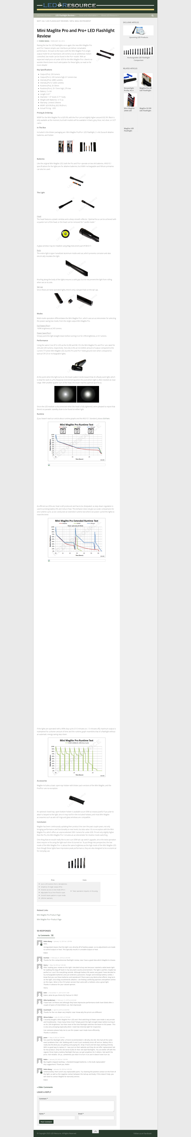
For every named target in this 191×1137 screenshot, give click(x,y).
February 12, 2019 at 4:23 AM (66, 1000)
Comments (46, 935)
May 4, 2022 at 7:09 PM (57, 1038)
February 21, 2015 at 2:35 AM (60, 958)
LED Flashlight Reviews (65, 15)
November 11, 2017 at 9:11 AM (59, 993)
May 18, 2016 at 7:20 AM (58, 965)
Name (42, 1114)
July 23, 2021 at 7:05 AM (62, 1017)
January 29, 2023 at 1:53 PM (59, 1059)
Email (81, 1114)
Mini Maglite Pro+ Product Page (49, 919)
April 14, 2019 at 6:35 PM (61, 1010)
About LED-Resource (109, 15)
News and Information (88, 15)
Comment (43, 1099)
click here (106, 418)
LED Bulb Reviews (44, 15)
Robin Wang (44, 41)
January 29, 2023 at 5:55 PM (63, 1069)
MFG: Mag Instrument (80, 21)
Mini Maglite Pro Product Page (48, 915)
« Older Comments (45, 1087)
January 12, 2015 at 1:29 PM (63, 941)
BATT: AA (41, 21)
